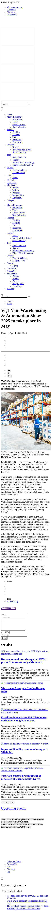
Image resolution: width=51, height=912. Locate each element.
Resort (15, 147)
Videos (15, 190)
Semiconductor (19, 157)
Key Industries (19, 127)
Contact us (11, 14)
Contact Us (12, 864)
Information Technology (23, 162)
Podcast (15, 193)
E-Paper (10, 200)
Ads (8, 866)
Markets (16, 134)
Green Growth (19, 124)
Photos (15, 187)
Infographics (18, 195)
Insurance (16, 139)
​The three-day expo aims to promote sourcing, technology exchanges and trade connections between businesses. (25, 702)
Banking (16, 132)
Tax (14, 137)
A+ (9, 376)
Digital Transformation (22, 165)
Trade (15, 122)
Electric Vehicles (19, 170)
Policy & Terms (14, 861)
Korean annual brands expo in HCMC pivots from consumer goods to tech (23, 661)
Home (9, 114)
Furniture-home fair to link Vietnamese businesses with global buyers (23, 719)
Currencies (17, 142)
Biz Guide (11, 180)
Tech (9, 155)
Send (4, 638)
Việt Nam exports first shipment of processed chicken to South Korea (21, 777)
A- (9, 370)
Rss (8, 872)
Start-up (16, 160)
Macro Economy (14, 117)
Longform (17, 198)
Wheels (10, 167)
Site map (11, 12)
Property (10, 144)
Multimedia (12, 185)
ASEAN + (11, 182)
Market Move (18, 172)
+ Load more (7, 802)
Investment (17, 119)
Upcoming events (13, 808)
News (15, 177)
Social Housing (19, 152)
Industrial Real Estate (21, 150)
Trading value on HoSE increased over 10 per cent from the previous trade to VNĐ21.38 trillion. (23, 761)
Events (10, 175)
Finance (10, 129)
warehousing (12, 601)
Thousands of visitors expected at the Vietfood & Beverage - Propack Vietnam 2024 (27, 907)
